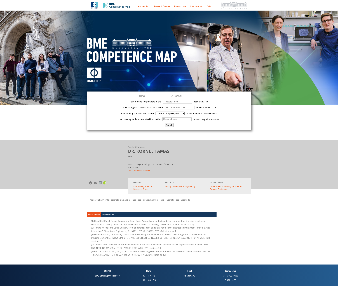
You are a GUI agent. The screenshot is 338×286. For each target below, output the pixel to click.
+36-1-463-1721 (149, 276)
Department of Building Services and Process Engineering (226, 187)
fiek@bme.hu (189, 276)
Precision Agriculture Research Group (142, 187)
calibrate (169, 199)
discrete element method (123, 199)
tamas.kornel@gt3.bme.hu (139, 170)
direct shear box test (153, 199)
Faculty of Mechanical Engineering (180, 186)
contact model (183, 199)
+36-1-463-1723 (149, 280)
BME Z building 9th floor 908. (107, 276)
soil (139, 199)
